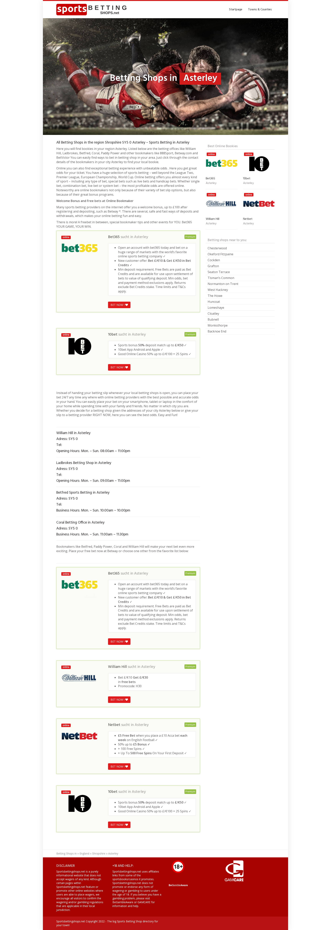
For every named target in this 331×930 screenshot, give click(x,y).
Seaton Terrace (219, 272)
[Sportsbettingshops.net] (92, 9)
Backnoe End (217, 331)
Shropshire (98, 853)
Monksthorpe (218, 325)
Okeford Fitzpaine (220, 254)
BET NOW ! (118, 305)
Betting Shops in (66, 853)
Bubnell (213, 319)
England (84, 853)
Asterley (141, 237)
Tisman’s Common (221, 278)
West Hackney (218, 290)
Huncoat (214, 302)
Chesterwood (217, 248)
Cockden (214, 260)
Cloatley (213, 313)
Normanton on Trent (223, 284)
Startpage (235, 9)
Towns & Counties (260, 9)
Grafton (213, 266)
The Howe (215, 296)
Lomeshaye (216, 307)
